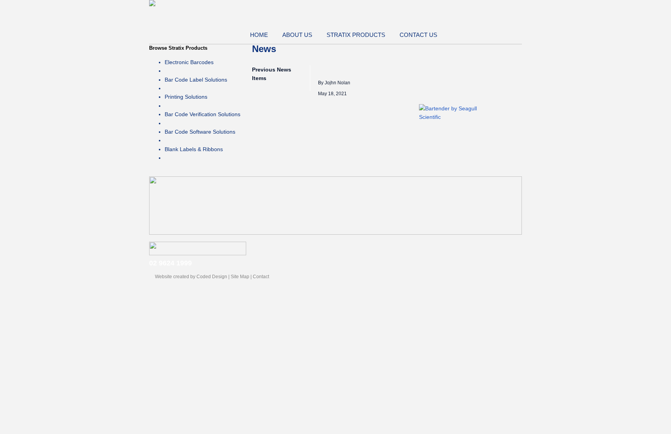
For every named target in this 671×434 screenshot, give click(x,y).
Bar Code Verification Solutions (202, 114)
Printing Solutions (186, 97)
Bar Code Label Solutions (196, 80)
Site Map (240, 276)
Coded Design (211, 276)
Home (259, 34)
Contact (261, 276)
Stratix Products (356, 34)
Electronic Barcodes (189, 62)
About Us (297, 34)
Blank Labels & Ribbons (194, 149)
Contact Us (418, 34)
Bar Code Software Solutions (200, 132)
